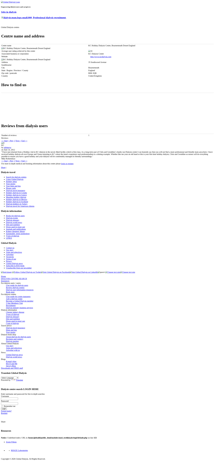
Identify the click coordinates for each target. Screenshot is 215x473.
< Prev (10, 141)
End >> (24, 141)
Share (3, 167)
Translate (19, 380)
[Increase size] (112, 272)
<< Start (4, 141)
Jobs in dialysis (8, 12)
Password (5, 401)
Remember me (9, 406)
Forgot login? (6, 411)
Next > (18, 141)
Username (5, 396)
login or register (67, 164)
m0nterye (7, 147)
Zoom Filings (11, 442)
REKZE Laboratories (19, 450)
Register (4, 413)
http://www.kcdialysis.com (100, 57)
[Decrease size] (127, 272)
